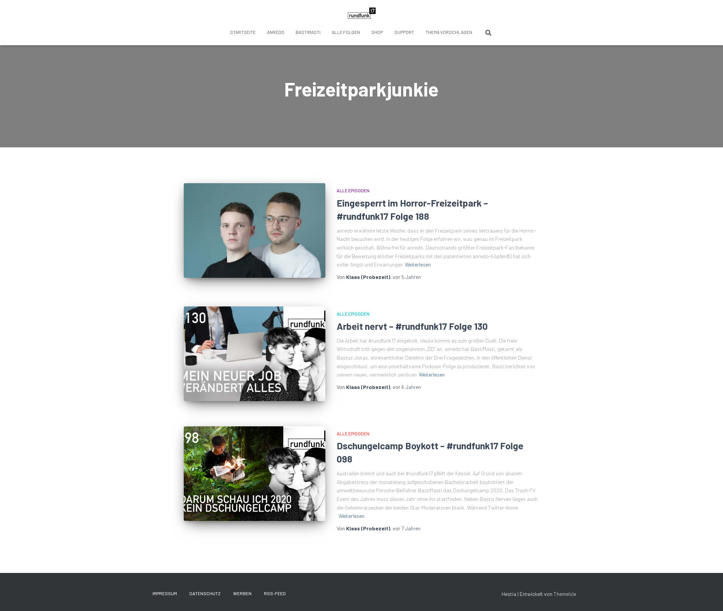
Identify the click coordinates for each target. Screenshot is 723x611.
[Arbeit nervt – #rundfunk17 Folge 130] (254, 353)
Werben (242, 593)
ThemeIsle (565, 594)
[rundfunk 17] (361, 13)
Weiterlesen (418, 264)
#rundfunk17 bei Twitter (299, 593)
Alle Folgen (346, 32)
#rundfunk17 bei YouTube (338, 593)
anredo (275, 32)
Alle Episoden (353, 190)
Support (404, 32)
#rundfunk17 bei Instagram (325, 593)
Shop (377, 32)
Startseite (243, 32)
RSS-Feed (275, 593)
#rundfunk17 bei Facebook (312, 593)
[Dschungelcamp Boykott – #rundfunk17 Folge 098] (254, 473)
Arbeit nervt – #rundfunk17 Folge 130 (412, 326)
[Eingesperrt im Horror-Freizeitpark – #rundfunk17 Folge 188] (254, 230)
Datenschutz (205, 593)
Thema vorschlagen (449, 32)
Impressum (165, 593)
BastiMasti (308, 32)
